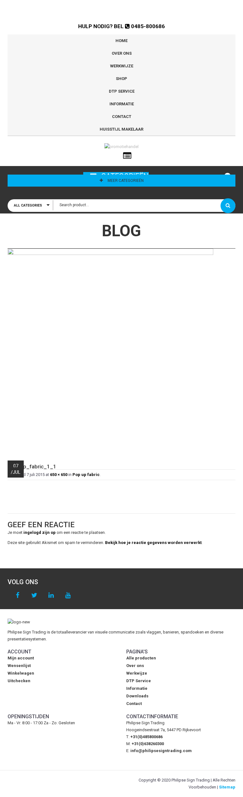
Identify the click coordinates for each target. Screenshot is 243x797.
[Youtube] (68, 595)
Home (121, 40)
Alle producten (141, 658)
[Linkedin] (51, 595)
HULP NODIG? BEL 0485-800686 (121, 26)
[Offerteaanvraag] (127, 156)
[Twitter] (34, 595)
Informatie (121, 104)
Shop (121, 78)
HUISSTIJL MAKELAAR (121, 129)
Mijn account (21, 658)
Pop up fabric (86, 474)
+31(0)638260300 (148, 743)
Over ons (122, 53)
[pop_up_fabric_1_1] (121, 351)
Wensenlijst (19, 665)
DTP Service (121, 91)
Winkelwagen (21, 673)
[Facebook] (17, 595)
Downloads (137, 696)
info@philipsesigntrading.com (161, 750)
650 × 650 (58, 474)
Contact (121, 116)
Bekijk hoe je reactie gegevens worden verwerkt (153, 542)
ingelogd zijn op (39, 532)
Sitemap (227, 787)
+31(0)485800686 (146, 736)
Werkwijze (121, 66)
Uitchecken (19, 680)
